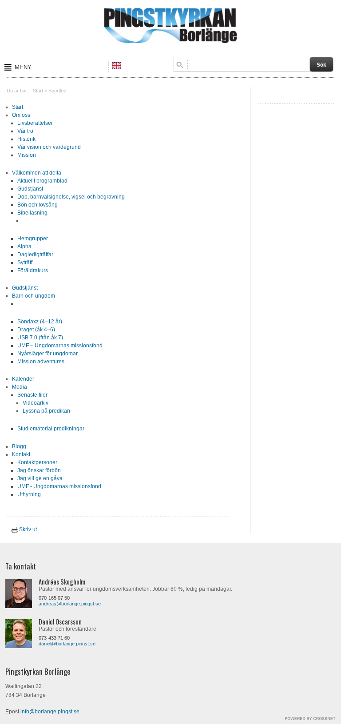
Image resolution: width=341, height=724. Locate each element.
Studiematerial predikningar (50, 429)
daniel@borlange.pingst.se (67, 643)
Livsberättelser (35, 123)
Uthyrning (29, 494)
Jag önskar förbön (39, 470)
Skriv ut (28, 529)
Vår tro (25, 131)
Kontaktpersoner (37, 462)
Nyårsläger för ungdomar (47, 353)
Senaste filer (32, 395)
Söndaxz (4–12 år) (39, 321)
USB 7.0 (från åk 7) (40, 337)
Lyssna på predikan (46, 411)
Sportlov (57, 90)
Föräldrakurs (32, 270)
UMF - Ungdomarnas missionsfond (59, 486)
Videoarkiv (35, 403)
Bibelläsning (32, 213)
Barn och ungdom (33, 296)
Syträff (24, 262)
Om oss (21, 115)
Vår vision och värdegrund (49, 147)
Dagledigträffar (35, 254)
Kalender (23, 379)
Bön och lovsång (37, 205)
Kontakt (21, 454)
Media (19, 387)
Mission (26, 155)
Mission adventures (40, 361)
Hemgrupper (32, 238)
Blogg (19, 446)
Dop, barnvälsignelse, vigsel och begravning (71, 197)
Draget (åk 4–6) (36, 329)
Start (38, 90)
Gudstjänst (30, 189)
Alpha (24, 246)
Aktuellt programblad (42, 181)
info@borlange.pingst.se (49, 711)
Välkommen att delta (36, 173)
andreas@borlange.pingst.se (70, 603)
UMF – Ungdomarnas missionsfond (60, 345)
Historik (26, 139)
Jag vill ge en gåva (40, 478)
